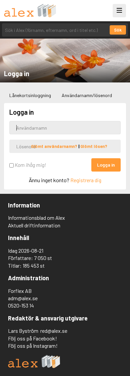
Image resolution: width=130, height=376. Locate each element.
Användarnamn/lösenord (87, 95)
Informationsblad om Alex (36, 217)
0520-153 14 (21, 305)
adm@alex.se (23, 298)
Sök (118, 30)
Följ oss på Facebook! (32, 338)
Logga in (106, 165)
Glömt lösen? (93, 146)
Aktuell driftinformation (34, 225)
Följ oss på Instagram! (33, 345)
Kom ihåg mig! (30, 165)
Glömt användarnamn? (54, 146)
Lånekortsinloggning (30, 95)
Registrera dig (85, 180)
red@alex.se (53, 330)
